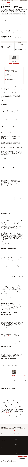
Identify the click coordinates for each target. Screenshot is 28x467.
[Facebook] (1, 442)
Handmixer (16, 447)
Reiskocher (25, 375)
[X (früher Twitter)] (3, 442)
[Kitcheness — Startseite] (3, 2)
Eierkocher (16, 439)
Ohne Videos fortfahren (22, 458)
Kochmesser (16, 450)
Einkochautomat (16, 440)
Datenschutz (2, 449)
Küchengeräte (2, 447)
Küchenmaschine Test (5, 4)
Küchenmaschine (14, 375)
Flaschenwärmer (16, 443)
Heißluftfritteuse (16, 449)
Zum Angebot (14, 63)
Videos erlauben (22, 456)
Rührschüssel (10, 335)
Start (1, 4)
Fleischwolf (16, 444)
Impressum (2, 450)
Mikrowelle (16, 453)
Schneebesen (10, 44)
